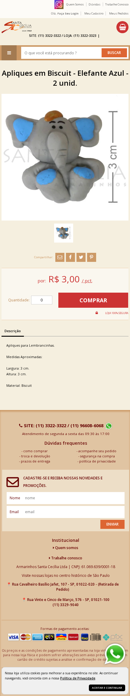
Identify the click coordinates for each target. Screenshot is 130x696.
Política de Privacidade (77, 678)
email (14, 511)
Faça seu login (68, 13)
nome (15, 498)
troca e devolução (35, 456)
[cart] (122, 27)
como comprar (35, 451)
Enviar (112, 524)
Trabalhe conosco (66, 558)
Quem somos (66, 547)
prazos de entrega (35, 461)
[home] (16, 27)
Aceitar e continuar (107, 688)
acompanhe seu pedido (97, 451)
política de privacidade (97, 461)
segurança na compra (97, 456)
